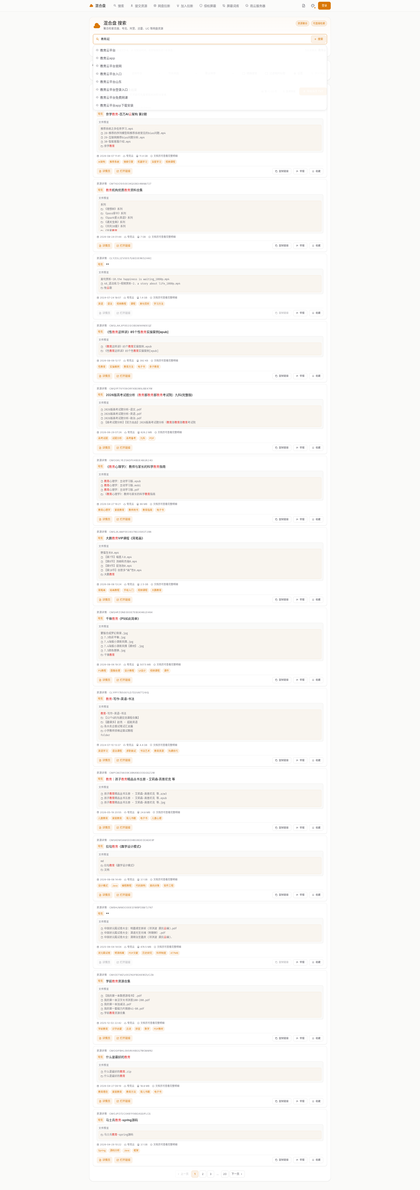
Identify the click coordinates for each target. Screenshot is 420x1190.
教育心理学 (104, 509)
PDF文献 (133, 952)
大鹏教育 (156, 590)
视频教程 (121, 303)
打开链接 (125, 171)
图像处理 (115, 670)
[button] (312, 5)
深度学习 (156, 161)
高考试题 (103, 438)
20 (225, 1174)
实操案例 (114, 366)
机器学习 (142, 161)
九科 (142, 438)
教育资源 (159, 750)
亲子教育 (154, 366)
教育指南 (147, 509)
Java (114, 885)
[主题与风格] (312, 5)
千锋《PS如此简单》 (123, 618)
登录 (324, 5)
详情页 (106, 171)
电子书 (141, 366)
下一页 (235, 1174)
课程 (133, 303)
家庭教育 (119, 509)
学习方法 (158, 303)
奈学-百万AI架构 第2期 (126, 114)
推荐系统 (114, 161)
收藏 (318, 171)
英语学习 (103, 750)
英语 (100, 303)
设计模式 (103, 885)
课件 (166, 670)
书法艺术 (145, 750)
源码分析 (115, 1150)
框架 (136, 1150)
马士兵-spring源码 (122, 1120)
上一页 (185, 1174)
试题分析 (117, 438)
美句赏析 (144, 303)
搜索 (320, 39)
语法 (109, 303)
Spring (102, 1150)
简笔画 (101, 590)
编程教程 (126, 885)
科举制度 (161, 952)
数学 (147, 1028)
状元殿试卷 (104, 952)
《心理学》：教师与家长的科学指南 (136, 466)
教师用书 (133, 509)
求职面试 (131, 750)
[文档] (304, 6)
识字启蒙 (117, 1028)
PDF (151, 438)
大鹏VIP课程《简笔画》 (125, 538)
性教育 (101, 366)
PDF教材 (158, 1028)
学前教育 (103, 1028)
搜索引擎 (128, 161)
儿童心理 (156, 818)
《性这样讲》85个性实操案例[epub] (137, 332)
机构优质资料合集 (124, 190)
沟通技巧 (173, 750)
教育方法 (128, 366)
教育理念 (103, 1091)
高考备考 (131, 438)
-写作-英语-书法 (120, 699)
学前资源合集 (118, 981)
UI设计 (142, 670)
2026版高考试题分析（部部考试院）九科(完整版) (149, 395)
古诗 (128, 1028)
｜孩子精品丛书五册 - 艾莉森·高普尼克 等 (140, 779)
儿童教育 (103, 818)
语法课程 (117, 750)
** (107, 264)
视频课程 (170, 161)
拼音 (137, 1028)
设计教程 (129, 670)
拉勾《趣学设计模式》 (124, 846)
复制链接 (284, 171)
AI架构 (101, 161)
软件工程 (168, 885)
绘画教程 (114, 590)
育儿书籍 (131, 818)
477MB (174, 952)
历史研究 (147, 952)
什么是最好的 (118, 1057)
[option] (210, 50)
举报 (302, 171)
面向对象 (154, 885)
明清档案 (119, 952)
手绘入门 (128, 590)
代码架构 (140, 885)
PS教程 (102, 670)
